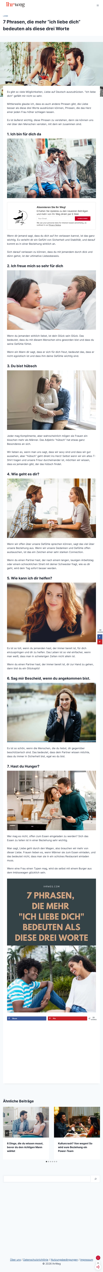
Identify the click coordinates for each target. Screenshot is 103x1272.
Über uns (15, 1259)
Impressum (86, 1259)
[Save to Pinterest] (99, 641)
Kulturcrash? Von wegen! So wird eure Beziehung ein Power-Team (75, 1147)
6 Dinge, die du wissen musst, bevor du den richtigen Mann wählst (25, 1147)
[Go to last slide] (7, 1133)
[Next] (96, 1133)
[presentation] (26, 1122)
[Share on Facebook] (99, 636)
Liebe (5, 16)
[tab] (46, 1161)
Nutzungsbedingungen (64, 1259)
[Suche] (95, 1179)
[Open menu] (97, 5)
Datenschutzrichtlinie (35, 1259)
